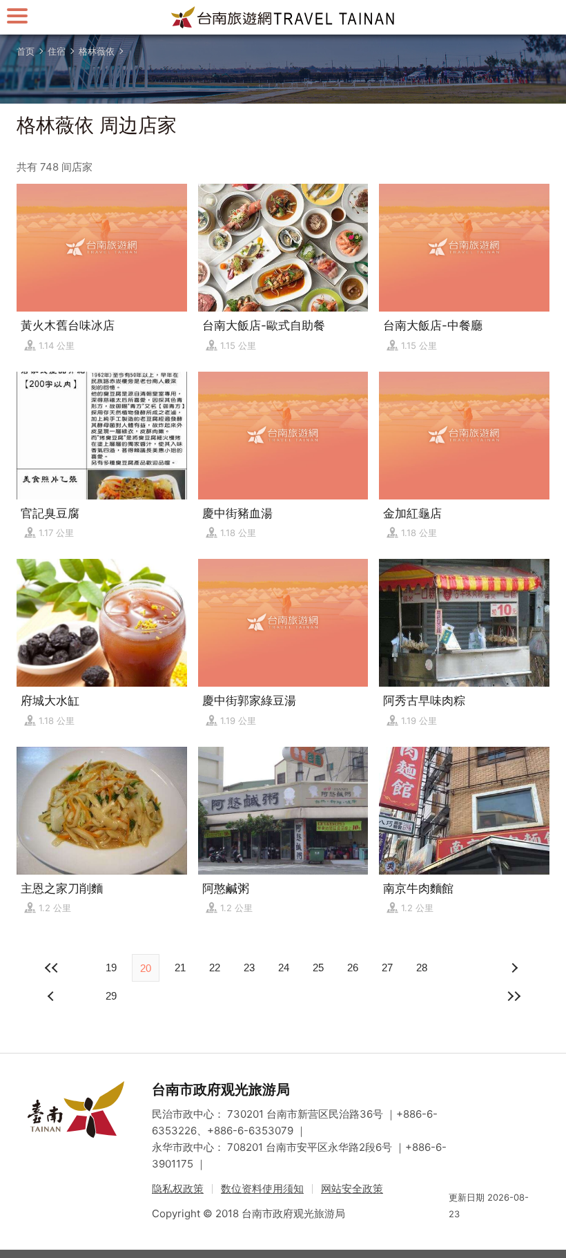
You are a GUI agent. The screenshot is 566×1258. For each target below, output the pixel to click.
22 (214, 967)
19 (111, 967)
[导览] (17, 15)
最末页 (513, 996)
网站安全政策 (352, 1188)
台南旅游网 (283, 17)
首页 (26, 51)
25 (318, 967)
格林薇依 (97, 51)
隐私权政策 (178, 1188)
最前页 (52, 968)
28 (421, 967)
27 (387, 967)
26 (352, 967)
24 (283, 967)
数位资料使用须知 (262, 1188)
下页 (52, 996)
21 (180, 967)
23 (249, 967)
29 (111, 996)
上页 (513, 968)
